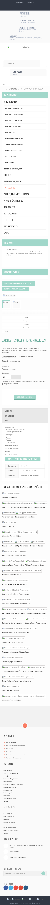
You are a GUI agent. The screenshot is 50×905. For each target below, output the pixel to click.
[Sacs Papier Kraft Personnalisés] (14, 609)
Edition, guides (10, 213)
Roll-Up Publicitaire (21, 546)
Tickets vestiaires (36, 546)
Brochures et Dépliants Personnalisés (15, 594)
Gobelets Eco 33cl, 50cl (13, 150)
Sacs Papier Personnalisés (36, 613)
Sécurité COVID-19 (12, 226)
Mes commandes (11, 743)
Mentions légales (9, 822)
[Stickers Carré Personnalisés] (36, 619)
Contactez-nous (8, 816)
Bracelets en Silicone (13, 126)
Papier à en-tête (8, 517)
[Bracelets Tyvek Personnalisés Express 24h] (18, 677)
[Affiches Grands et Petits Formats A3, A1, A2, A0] (19, 628)
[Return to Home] (4, 88)
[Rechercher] (43, 63)
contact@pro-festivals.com (18, 857)
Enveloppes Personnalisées (25, 517)
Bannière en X (7, 546)
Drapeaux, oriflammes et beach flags (15, 652)
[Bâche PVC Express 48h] (11, 686)
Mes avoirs (9, 749)
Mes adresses (10, 752)
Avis (6, 420)
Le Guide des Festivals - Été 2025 (14, 671)
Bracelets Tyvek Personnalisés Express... (16, 681)
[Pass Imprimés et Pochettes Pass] (14, 551)
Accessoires (9, 207)
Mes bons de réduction (13, 758)
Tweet (25, 317)
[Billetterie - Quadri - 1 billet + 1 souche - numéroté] (20, 532)
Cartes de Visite (39, 507)
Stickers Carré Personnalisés (35, 623)
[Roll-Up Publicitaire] (22, 542)
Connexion (30, 2)
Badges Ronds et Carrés (14, 138)
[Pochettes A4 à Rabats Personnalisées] (16, 600)
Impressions (13, 89)
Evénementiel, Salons (13, 181)
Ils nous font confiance (11, 830)
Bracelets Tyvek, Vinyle (13, 120)
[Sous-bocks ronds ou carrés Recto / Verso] (18, 503)
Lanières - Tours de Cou (14, 108)
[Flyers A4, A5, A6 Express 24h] (13, 638)
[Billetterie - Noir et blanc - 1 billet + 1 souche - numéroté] (22, 571)
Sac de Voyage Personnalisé (12, 662)
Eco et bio (8, 219)
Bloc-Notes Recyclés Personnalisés (14, 584)
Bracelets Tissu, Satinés (14, 114)
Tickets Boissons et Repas (34, 565)
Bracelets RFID (10, 132)
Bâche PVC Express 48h (10, 690)
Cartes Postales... (12, 249)
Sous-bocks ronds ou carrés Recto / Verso (17, 507)
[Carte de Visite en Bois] (36, 667)
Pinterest (26, 328)
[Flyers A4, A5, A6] (9, 522)
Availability (6, 366)
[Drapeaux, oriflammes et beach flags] (16, 648)
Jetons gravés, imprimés (14, 144)
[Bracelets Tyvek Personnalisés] (13, 561)
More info (9, 410)
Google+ (26, 324)
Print (6, 331)
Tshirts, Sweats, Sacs (13, 168)
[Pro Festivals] (25, 50)
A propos (6, 825)
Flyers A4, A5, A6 (8, 527)
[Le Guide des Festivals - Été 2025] (14, 667)
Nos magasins (8, 814)
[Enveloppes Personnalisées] (26, 513)
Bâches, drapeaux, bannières (16, 194)
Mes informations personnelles (16, 755)
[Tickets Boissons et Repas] (35, 561)
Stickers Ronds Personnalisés (12, 623)
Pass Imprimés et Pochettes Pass (14, 556)
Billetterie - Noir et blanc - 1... (12, 575)
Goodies (7, 174)
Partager (26, 321)
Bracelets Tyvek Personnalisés (13, 565)
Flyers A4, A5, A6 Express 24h (12, 642)
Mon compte (8, 735)
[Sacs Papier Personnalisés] (36, 609)
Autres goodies (11, 156)
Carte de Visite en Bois (35, 671)
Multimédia (9, 162)
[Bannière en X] (8, 542)
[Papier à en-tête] (8, 513)
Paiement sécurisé (9, 828)
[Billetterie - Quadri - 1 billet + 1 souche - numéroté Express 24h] (24, 696)
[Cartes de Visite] (40, 503)
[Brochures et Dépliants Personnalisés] (16, 590)
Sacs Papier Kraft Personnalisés (13, 613)
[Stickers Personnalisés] (11, 493)
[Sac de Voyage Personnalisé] (13, 657)
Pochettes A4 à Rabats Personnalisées (16, 604)
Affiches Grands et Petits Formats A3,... (16, 633)
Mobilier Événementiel (13, 200)
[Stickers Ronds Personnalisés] (13, 619)
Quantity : (5, 373)
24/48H (7, 232)
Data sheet (9, 415)
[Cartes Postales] (6, 304)
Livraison (6, 819)
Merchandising (10, 102)
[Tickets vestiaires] (37, 542)
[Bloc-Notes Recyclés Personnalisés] (15, 580)
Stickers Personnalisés (10, 498)
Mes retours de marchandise (15, 746)
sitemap (6, 833)
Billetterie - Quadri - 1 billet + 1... (13, 536)
